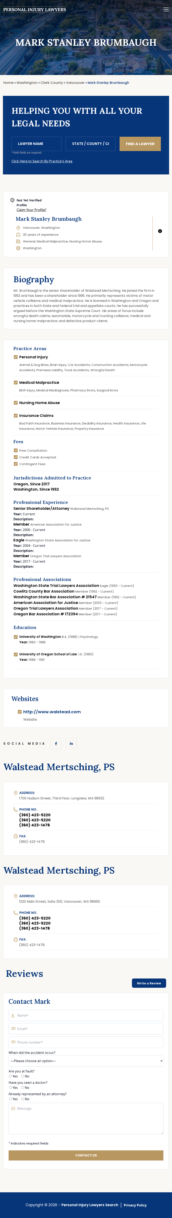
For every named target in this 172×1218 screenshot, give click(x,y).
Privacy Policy (135, 1205)
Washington (32, 248)
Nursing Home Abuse (85, 241)
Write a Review (149, 983)
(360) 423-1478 (34, 825)
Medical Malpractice (52, 241)
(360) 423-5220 (35, 815)
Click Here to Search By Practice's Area (42, 161)
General (29, 241)
